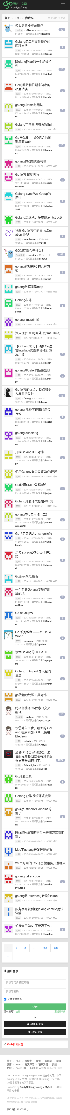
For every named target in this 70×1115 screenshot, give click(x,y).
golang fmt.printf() (27, 319)
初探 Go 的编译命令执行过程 (33, 554)
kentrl (48, 362)
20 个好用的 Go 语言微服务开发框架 (40, 863)
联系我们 (43, 1064)
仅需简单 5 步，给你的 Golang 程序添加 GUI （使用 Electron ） (33, 732)
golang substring (26, 432)
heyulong (28, 640)
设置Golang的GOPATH (31, 652)
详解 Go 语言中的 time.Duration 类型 (33, 232)
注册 (18, 1011)
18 (61, 69)
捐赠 (54, 1064)
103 (61, 254)
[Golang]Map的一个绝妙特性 (33, 63)
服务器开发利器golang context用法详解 (39, 911)
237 (56, 948)
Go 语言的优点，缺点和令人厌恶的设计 (33, 391)
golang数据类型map (29, 286)
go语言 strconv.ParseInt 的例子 (33, 811)
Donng (27, 398)
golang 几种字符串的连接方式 (32, 411)
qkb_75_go (45, 720)
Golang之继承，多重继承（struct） (39, 217)
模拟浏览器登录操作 (29, 25)
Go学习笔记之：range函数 (33, 533)
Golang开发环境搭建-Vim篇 (34, 501)
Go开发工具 (23, 776)
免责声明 (29, 1064)
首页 (8, 18)
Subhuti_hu (30, 765)
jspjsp (48, 493)
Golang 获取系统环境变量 (33, 796)
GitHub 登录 (36, 1024)
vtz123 (42, 242)
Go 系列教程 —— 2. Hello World (33, 634)
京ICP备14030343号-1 (19, 1109)
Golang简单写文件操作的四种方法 (32, 43)
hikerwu (43, 401)
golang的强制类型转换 (30, 161)
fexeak (48, 53)
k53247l (43, 258)
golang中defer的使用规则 (32, 370)
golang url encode (27, 876)
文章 (18, 50)
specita (32, 255)
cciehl (48, 97)
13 (61, 714)
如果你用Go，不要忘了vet (33, 925)
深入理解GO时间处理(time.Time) (37, 333)
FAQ (18, 1061)
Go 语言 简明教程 (27, 174)
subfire (48, 933)
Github (48, 1061)
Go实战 (19, 30)
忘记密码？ (60, 1011)
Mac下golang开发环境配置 (33, 849)
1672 (60, 760)
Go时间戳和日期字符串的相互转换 (32, 87)
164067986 (44, 33)
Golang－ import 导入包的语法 (33, 673)
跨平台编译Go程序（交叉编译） (32, 710)
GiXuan (30, 30)
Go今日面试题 (15, 1044)
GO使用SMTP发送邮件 (31, 484)
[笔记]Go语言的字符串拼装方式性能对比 (39, 834)
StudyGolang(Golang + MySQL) (36, 1087)
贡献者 (28, 1061)
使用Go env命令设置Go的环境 (36, 471)
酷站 (9, 1068)
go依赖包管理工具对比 (31, 695)
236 (45, 948)
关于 (9, 1061)
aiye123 (43, 768)
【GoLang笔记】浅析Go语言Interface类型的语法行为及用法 (33, 350)
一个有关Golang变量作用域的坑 (32, 591)
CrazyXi (43, 744)
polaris (42, 644)
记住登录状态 (15, 999)
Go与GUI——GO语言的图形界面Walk (33, 139)
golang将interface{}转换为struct (36, 895)
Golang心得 (23, 300)
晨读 (38, 1061)
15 (61, 145)
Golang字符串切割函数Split (34, 124)
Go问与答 (20, 255)
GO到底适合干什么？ (30, 250)
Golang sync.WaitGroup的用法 (33, 195)
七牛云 (15, 1090)
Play (18, 1064)
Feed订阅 (21, 1068)
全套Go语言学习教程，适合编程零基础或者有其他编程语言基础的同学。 (33, 756)
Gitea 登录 (36, 1032)
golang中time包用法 (29, 105)
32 (61, 29)
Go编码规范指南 (26, 576)
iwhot (48, 278)
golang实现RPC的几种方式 (32, 268)
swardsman (30, 239)
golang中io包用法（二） (32, 514)
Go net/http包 (24, 612)
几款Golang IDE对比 (29, 452)
